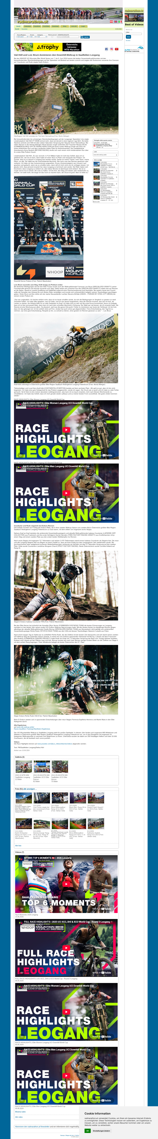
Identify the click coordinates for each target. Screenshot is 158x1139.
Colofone (77, 1135)
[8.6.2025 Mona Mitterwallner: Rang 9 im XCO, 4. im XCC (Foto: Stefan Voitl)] (78, 829)
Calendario (27, 26)
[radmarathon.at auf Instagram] (111, 50)
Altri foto (18, 846)
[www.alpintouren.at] (134, 49)
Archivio (128, 40)
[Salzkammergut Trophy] (47, 50)
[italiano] (120, 22)
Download (55, 26)
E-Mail (127, 32)
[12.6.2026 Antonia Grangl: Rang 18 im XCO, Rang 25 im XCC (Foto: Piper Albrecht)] (42, 829)
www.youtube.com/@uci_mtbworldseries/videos (54, 744)
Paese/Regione (21, 35)
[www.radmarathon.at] (31, 23)
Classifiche (37, 26)
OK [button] (87, 1131)
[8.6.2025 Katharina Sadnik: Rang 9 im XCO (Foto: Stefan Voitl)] (96, 829)
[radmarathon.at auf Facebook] (106, 50)
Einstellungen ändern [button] (101, 1131)
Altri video (19, 1117)
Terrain (32, 35)
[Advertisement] (68, 3)
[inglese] (115, 22)
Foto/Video (46, 26)
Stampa (62, 1135)
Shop (64, 26)
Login (83, 26)
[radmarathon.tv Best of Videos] (134, 18)
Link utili (74, 26)
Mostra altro (96, 201)
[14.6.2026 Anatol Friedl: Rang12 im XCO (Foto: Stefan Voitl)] (96, 803)
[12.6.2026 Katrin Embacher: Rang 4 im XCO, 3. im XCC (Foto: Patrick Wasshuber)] (24, 829)
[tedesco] (111, 22)
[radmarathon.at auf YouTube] (116, 50)
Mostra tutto (20, 1112)
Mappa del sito (70, 1135)
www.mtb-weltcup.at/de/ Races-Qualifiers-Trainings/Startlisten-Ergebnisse (32, 728)
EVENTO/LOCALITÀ (63, 35)
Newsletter (25, 29)
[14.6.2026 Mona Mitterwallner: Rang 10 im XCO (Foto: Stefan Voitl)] (60, 803)
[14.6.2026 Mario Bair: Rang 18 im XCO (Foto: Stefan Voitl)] (78, 803)
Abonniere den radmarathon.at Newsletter (32, 1127)
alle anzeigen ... (30, 789)
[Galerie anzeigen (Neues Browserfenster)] (24, 772)
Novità (18, 26)
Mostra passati (52, 35)
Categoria (40, 35)
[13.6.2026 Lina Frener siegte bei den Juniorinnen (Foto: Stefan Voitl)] (42, 803)
